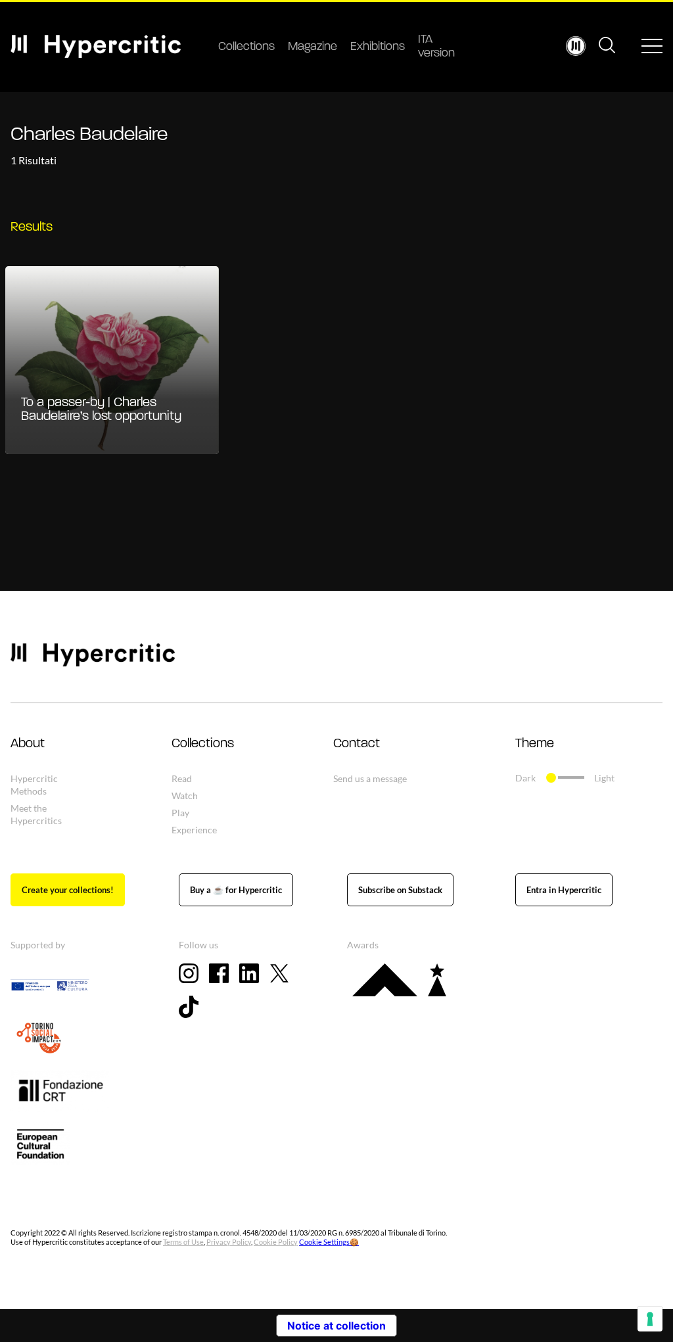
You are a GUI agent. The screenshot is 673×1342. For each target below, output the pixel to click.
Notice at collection (336, 1325)
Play (180, 812)
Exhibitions (377, 47)
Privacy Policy (228, 1242)
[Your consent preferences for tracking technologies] (650, 1319)
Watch (185, 795)
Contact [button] (356, 744)
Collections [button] (203, 744)
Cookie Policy (276, 1242)
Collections (246, 47)
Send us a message (370, 778)
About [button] (28, 744)
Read (182, 778)
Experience (194, 829)
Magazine (312, 47)
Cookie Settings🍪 (329, 1242)
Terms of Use (183, 1242)
